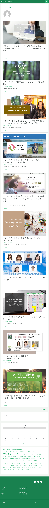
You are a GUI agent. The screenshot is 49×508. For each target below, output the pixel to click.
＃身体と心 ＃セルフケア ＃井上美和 (21, 469)
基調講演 (2, 489)
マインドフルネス (34, 463)
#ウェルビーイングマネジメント (27, 454)
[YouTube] (41, 482)
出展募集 (2, 493)
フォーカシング (24, 463)
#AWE (5, 449)
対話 (5, 467)
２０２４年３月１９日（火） (23, 489)
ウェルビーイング (21, 460)
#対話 (23, 458)
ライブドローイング (7, 465)
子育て (35, 465)
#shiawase (9, 449)
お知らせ (4, 52)
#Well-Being (14, 449)
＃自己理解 (5, 469)
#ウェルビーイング (12, 454)
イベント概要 (3, 487)
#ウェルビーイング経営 (37, 454)
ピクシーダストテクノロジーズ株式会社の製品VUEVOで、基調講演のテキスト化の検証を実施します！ (24, 48)
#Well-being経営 (20, 449)
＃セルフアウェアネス (33, 467)
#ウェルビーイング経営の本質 (8, 456)
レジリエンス (15, 465)
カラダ (28, 460)
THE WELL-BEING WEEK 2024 (7, 1)
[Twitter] (35, 482)
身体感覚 (18, 467)
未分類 (4, 419)
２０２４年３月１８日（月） (23, 488)
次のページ (44, 409)
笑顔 (14, 467)
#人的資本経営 (5, 458)
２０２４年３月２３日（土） (23, 494)
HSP (36, 458)
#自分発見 (33, 458)
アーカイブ (3, 492)
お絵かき (41, 458)
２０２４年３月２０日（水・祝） (24, 491)
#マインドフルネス (16, 456)
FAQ (2, 494)
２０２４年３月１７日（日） (23, 487)
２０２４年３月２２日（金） (23, 493)
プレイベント (3, 488)
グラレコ (17, 463)
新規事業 (10, 467)
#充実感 (12, 458)
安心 (42, 465)
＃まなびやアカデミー (25, 467)
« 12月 (24, 443)
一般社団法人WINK (22, 465)
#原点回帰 (18, 458)
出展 (3, 417)
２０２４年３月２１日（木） (23, 492)
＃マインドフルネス (41, 467)
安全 (39, 465)
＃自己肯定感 (10, 469)
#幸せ (27, 458)
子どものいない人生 (29, 465)
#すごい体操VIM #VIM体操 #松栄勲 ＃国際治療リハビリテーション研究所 (18, 451)
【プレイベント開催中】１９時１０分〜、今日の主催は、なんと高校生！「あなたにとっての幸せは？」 (23, 198)
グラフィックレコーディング (9, 463)
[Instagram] (38, 482)
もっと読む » (5, 58)
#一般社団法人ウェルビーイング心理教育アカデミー (31, 456)
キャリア (34, 460)
